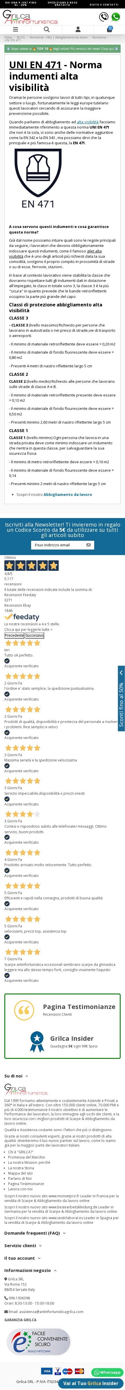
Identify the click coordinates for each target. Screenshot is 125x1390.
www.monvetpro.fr (64, 1196)
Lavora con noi (20, 1189)
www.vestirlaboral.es (66, 1217)
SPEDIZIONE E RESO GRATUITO (63, 3)
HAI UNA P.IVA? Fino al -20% (21, 3)
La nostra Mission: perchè (29, 1162)
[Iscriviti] (88, 545)
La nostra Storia (21, 1168)
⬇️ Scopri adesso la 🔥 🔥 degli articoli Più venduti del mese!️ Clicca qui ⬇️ (62, 49)
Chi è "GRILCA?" (20, 1151)
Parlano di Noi (20, 1178)
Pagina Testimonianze (26, 1183)
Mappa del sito (20, 1173)
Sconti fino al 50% (121, 705)
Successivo (35, 635)
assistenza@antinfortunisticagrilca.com (51, 1311)
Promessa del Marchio (26, 1157)
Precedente (14, 635)
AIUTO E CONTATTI (104, 4)
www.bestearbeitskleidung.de (73, 1207)
